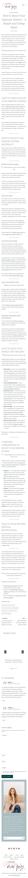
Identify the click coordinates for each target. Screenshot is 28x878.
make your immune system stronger (14, 106)
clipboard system (8, 398)
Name (4, 755)
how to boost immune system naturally (10, 608)
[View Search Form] (25, 5)
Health (11, 12)
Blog (17, 855)
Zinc (25, 480)
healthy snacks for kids (18, 232)
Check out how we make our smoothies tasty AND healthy (14, 412)
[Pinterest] (14, 848)
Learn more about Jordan (14, 832)
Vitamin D (6, 474)
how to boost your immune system (9, 610)
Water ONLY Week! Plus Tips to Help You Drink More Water (21, 621)
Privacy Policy (14, 859)
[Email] (19, 848)
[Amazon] (16, 848)
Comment (4, 735)
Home (6, 855)
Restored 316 (16, 875)
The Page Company (19, 857)
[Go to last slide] (5, 651)
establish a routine (17, 424)
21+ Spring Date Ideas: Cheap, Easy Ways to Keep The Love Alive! (7, 621)
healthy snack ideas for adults (12, 234)
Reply (4, 700)
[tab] (11, 668)
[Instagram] (11, 848)
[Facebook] (9, 848)
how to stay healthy (6, 613)
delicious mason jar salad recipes (14, 305)
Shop (22, 855)
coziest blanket (5, 269)
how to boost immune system (8, 605)
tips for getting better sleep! (16, 275)
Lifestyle (16, 12)
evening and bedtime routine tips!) (12, 389)
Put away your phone (17, 335)
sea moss (16, 695)
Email (3, 761)
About (11, 855)
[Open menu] (23, 5)
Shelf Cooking (8, 857)
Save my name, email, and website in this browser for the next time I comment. (14, 772)
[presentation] (14, 647)
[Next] (23, 651)
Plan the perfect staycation (10, 586)
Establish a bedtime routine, (8, 260)
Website (4, 767)
